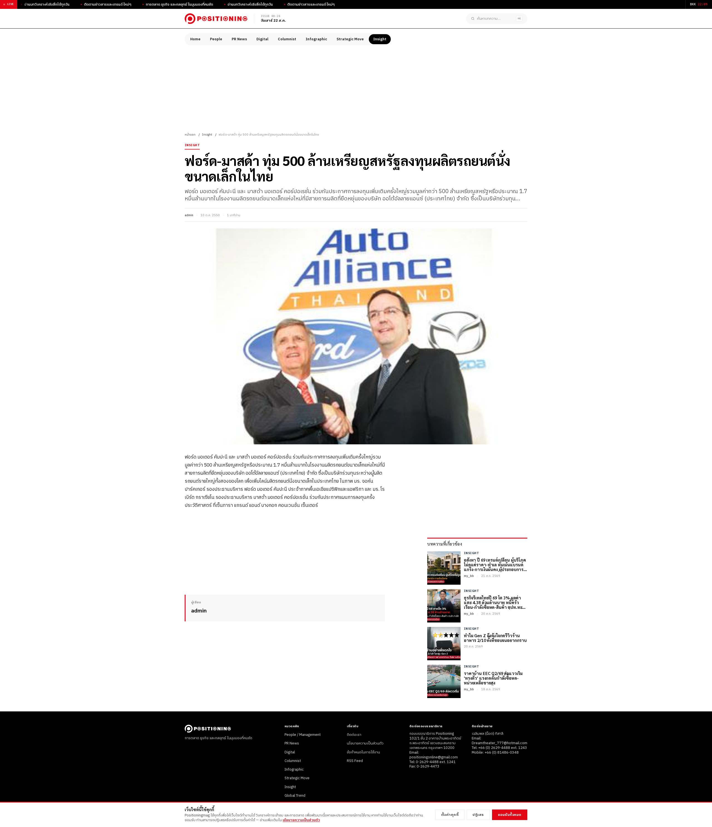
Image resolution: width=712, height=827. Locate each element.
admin (189, 215)
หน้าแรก (190, 134)
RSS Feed (355, 761)
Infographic (316, 39)
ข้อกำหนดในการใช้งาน (363, 752)
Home (195, 39)
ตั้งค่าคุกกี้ (450, 815)
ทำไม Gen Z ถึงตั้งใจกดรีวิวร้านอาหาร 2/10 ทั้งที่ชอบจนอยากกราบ (495, 638)
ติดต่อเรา (354, 735)
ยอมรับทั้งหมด (509, 815)
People (216, 39)
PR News (239, 39)
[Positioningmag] (216, 18)
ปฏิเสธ (478, 815)
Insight (379, 39)
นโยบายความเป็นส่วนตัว (365, 743)
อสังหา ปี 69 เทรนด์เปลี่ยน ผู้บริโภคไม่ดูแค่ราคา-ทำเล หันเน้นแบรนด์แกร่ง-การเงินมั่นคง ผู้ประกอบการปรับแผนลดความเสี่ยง (495, 564)
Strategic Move (350, 39)
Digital (262, 39)
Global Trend (295, 796)
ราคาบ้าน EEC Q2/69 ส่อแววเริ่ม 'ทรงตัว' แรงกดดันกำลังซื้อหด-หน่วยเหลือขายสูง (493, 678)
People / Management (303, 735)
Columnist (287, 39)
